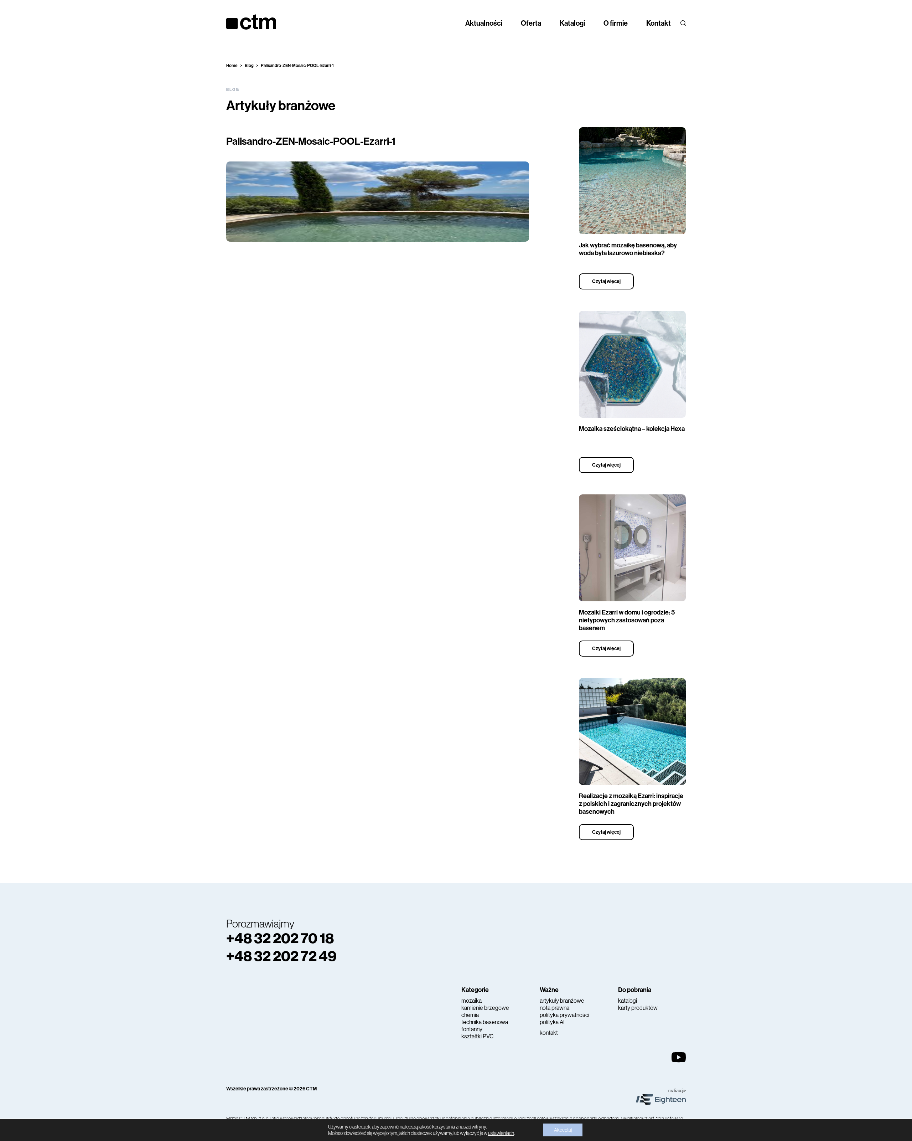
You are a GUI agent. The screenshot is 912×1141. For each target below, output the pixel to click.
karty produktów (638, 1007)
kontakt (549, 1032)
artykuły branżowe (562, 1000)
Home (232, 65)
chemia (470, 1015)
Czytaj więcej (606, 281)
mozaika (471, 1000)
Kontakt (658, 23)
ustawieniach (501, 1133)
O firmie (615, 23)
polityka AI (552, 1022)
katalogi (627, 1000)
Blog (249, 65)
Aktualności (483, 23)
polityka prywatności (564, 1015)
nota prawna (554, 1007)
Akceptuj (563, 1130)
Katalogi (572, 23)
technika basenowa (484, 1022)
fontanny (471, 1029)
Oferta (531, 23)
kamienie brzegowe (485, 1007)
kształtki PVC (477, 1036)
